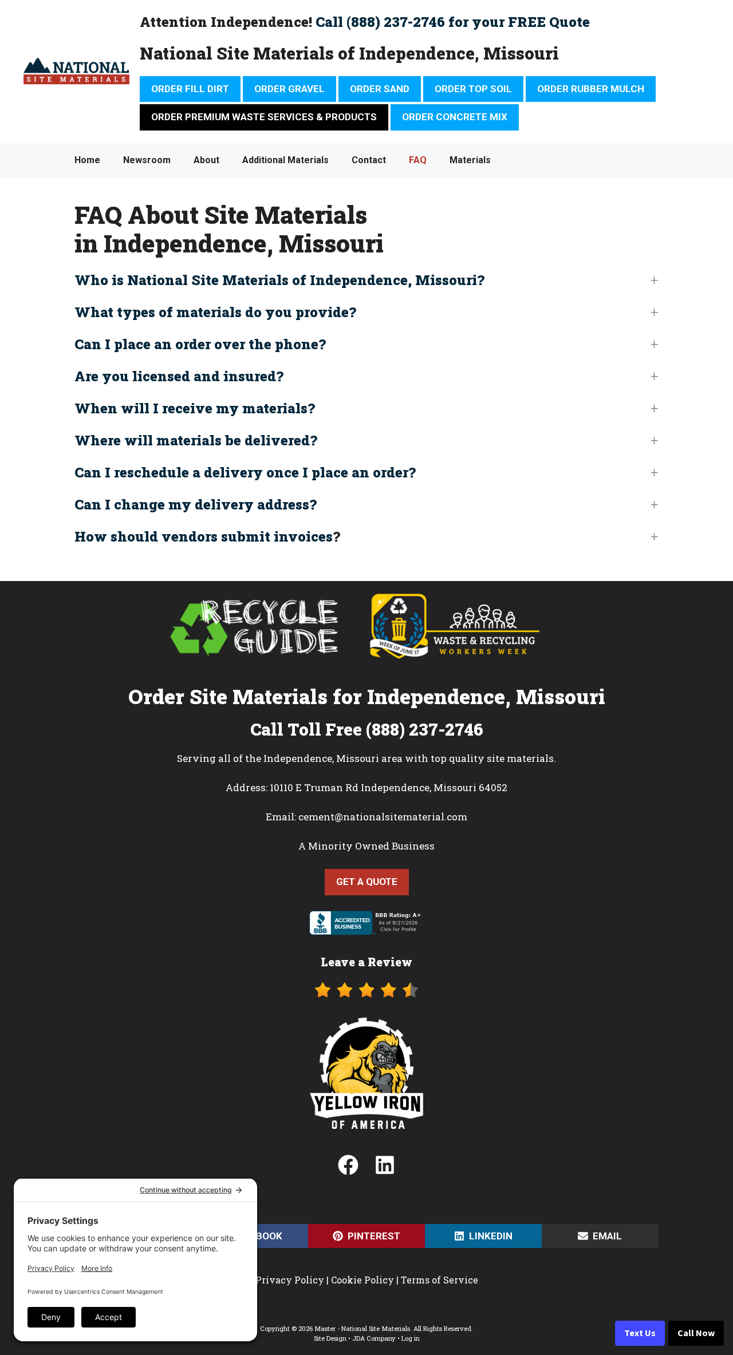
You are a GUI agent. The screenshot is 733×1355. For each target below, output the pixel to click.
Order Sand (379, 88)
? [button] (207, 536)
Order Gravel (289, 88)
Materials (470, 160)
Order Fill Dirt (190, 88)
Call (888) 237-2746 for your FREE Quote (453, 22)
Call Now (696, 1333)
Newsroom (147, 160)
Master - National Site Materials (362, 1328)
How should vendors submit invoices (203, 536)
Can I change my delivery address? (195, 504)
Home (87, 160)
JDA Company (374, 1338)
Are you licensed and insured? (178, 376)
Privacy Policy (289, 1280)
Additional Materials (285, 160)
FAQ (418, 160)
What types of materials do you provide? (215, 312)
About (206, 160)
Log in (410, 1338)
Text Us (640, 1333)
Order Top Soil (473, 88)
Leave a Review (366, 961)
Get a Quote (366, 881)
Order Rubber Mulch (590, 88)
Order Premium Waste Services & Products (264, 117)
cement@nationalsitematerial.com (382, 816)
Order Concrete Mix (454, 117)
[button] (366, 280)
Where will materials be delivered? (195, 440)
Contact (369, 160)
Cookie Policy (362, 1280)
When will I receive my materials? (194, 408)
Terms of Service (439, 1280)
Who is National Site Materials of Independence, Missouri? (279, 280)
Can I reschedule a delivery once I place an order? (245, 472)
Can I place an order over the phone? (200, 344)
